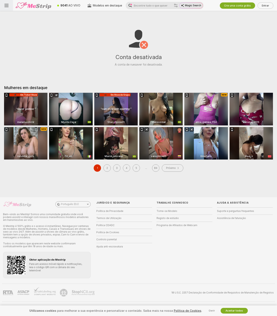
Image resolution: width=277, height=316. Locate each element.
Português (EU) (70, 204)
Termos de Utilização (108, 218)
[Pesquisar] (176, 5)
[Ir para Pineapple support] (64, 293)
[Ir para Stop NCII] (84, 292)
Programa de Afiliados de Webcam (177, 225)
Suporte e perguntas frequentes (235, 211)
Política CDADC (105, 225)
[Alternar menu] (6, 5)
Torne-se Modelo (167, 211)
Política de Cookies (107, 232)
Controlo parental (106, 239)
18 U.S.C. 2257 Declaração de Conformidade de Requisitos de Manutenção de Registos (222, 292)
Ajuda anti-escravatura (109, 246)
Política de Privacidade (109, 211)
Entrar (265, 5)
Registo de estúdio (168, 218)
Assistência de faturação (231, 218)
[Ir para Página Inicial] (33, 5)
